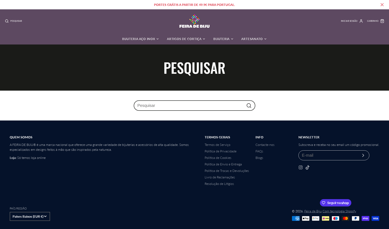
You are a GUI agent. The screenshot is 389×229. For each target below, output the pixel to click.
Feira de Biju (313, 211)
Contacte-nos (265, 145)
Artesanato (252, 39)
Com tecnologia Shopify (339, 211)
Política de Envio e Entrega (223, 164)
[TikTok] (307, 167)
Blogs (259, 158)
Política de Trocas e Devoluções (227, 171)
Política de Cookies (218, 158)
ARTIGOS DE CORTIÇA (184, 39)
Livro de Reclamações (220, 177)
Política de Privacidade (220, 151)
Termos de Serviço (217, 145)
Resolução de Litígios (219, 184)
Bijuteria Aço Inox (138, 39)
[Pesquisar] (249, 105)
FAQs (259, 151)
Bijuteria (221, 39)
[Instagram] (300, 167)
